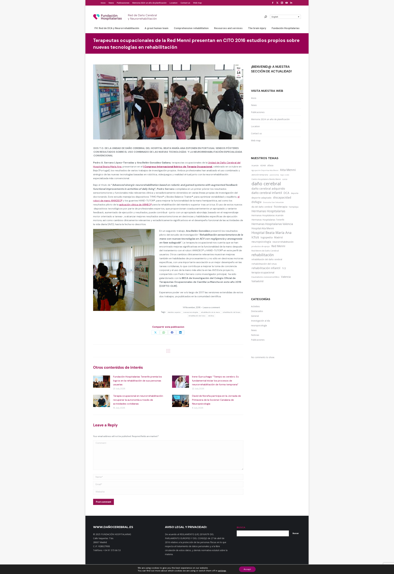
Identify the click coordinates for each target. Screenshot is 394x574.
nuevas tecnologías (190, 312)
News (254, 105)
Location (255, 126)
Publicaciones (258, 112)
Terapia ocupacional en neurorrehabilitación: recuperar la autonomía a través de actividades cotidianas (138, 399)
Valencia (286, 276)
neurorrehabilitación (283, 241)
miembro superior (174, 312)
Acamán (255, 165)
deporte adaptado (261, 197)
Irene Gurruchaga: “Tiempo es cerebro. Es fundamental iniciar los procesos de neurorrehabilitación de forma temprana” (215, 380)
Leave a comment (211, 307)
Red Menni (278, 246)
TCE (284, 268)
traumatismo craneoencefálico (265, 277)
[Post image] (101, 381)
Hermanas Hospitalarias (268, 211)
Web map (256, 140)
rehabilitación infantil (265, 268)
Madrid (278, 237)
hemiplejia (293, 206)
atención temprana (259, 174)
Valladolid (257, 281)
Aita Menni (288, 170)
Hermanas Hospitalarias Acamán (267, 215)
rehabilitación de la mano (210, 312)
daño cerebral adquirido (268, 188)
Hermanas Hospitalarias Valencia (272, 224)
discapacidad (282, 197)
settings (222, 570)
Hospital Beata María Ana (271, 233)
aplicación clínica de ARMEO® (135, 204)
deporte (294, 193)
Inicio (253, 98)
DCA (286, 193)
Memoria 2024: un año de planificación (270, 119)
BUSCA (241, 527)
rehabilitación (262, 255)
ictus (255, 237)
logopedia (267, 237)
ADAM (263, 165)
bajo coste (284, 175)
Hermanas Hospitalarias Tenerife (267, 219)
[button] (285, 17)
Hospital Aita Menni (262, 228)
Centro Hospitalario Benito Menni (266, 179)
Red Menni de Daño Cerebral (265, 250)
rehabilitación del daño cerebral (266, 259)
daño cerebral (266, 184)
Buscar (296, 533)
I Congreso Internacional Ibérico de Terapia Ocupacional (177, 166)
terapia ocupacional (262, 272)
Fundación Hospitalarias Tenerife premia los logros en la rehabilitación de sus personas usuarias (137, 380)
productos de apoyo (260, 246)
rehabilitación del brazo (231, 312)
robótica (211, 316)
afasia (270, 165)
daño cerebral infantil (266, 193)
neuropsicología (261, 241)
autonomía (274, 175)
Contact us (256, 133)
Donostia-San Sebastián (273, 202)
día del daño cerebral (261, 206)
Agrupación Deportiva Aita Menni (264, 170)
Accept (247, 569)
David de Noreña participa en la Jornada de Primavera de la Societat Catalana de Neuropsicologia (216, 399)
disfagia (256, 202)
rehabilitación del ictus (197, 316)
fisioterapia (280, 206)
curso (284, 179)
